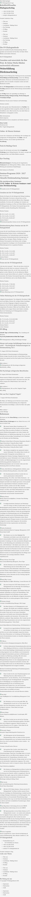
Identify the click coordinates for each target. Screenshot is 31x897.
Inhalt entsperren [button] (4, 118)
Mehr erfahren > (4, 363)
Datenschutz (6, 885)
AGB (4, 887)
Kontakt (5, 31)
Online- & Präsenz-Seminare (10, 131)
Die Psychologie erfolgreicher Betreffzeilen (14, 371)
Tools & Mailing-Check (8, 146)
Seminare (5, 23)
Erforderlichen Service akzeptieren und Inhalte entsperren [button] (14, 119)
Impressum (6, 884)
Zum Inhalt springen (5, 1)
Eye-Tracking (6, 27)
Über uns (5, 21)
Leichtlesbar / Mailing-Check (10, 25)
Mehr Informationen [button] (5, 116)
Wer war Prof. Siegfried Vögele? (10, 394)
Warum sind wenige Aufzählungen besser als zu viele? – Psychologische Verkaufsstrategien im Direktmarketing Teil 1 (15, 345)
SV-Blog (5, 29)
